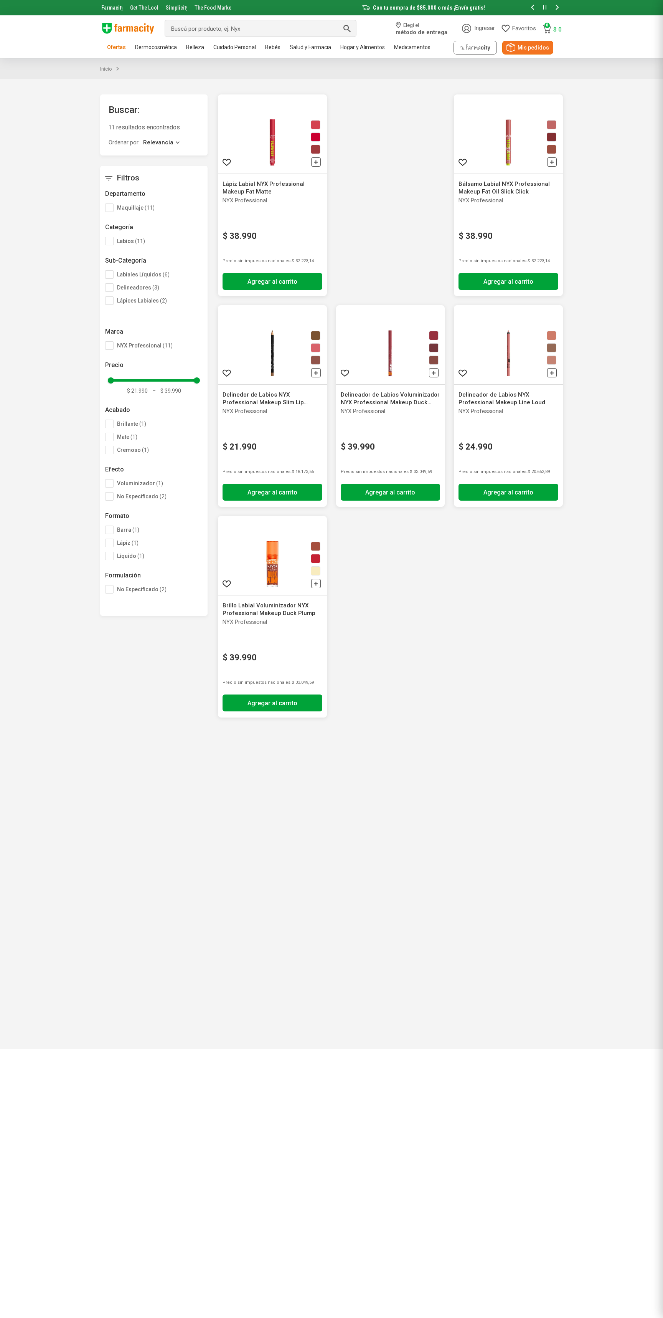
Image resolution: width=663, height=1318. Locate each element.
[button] (532, 8)
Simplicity (176, 8)
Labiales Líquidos (143, 274)
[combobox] (260, 28)
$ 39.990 (166, 391)
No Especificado (142, 496)
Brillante (131, 424)
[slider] (331, 7)
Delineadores (138, 287)
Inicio (106, 69)
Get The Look (144, 8)
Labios (131, 241)
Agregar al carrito (272, 281)
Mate (127, 437)
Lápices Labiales (142, 301)
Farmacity (111, 8)
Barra (128, 530)
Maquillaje (136, 208)
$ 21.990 (137, 391)
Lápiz (128, 543)
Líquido (130, 556)
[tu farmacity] (475, 47)
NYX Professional (145, 345)
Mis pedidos (533, 48)
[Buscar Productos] (347, 28)
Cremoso (133, 450)
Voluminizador (140, 483)
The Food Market (213, 8)
